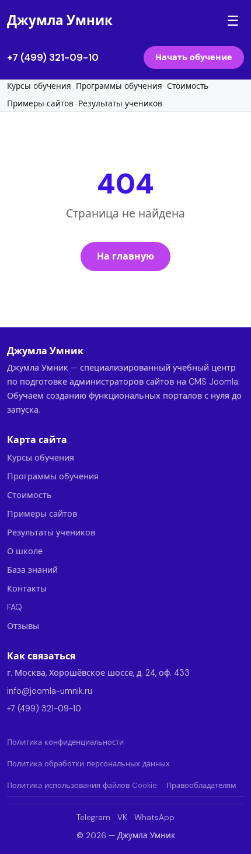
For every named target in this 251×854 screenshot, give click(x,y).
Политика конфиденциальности (65, 742)
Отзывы (23, 626)
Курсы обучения (39, 86)
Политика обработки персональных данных (88, 764)
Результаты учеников (120, 104)
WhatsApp (154, 817)
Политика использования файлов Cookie (82, 785)
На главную (125, 256)
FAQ (14, 607)
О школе (25, 551)
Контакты (27, 588)
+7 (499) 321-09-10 (53, 57)
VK (122, 817)
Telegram (93, 817)
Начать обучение (193, 57)
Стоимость (187, 86)
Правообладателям (201, 785)
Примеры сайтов (40, 104)
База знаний (32, 570)
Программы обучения (119, 86)
